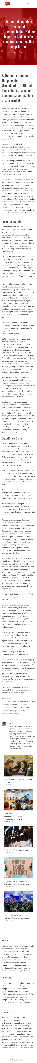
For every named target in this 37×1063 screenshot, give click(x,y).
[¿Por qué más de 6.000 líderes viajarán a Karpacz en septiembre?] (18, 911)
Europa (7, 698)
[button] (28, 4)
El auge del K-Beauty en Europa (16, 850)
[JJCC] (7, 4)
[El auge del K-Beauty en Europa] (18, 846)
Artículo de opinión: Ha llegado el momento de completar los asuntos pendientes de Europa (16, 710)
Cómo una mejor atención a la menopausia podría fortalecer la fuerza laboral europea (16, 816)
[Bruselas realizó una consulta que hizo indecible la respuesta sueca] (18, 877)
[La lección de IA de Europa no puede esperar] (18, 775)
